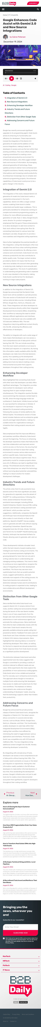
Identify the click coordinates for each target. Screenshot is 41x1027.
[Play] (11, 78)
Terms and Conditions (28, 1014)
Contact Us (13, 1021)
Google (13, 85)
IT (9, 15)
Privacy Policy (16, 1014)
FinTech (6, 965)
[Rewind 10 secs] (6, 79)
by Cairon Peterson (18, 37)
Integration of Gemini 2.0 (17, 98)
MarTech (6, 956)
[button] (38, 9)
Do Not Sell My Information (10, 1018)
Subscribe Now (20, 933)
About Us (5, 1021)
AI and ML (14, 15)
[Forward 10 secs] (17, 79)
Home (5, 15)
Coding (7, 85)
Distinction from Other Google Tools (21, 117)
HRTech (6, 961)
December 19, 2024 (12, 41)
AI (3, 85)
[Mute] (35, 78)
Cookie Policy (6, 1014)
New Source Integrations (17, 102)
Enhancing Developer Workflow (20, 105)
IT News (6, 970)
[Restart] (21, 78)
